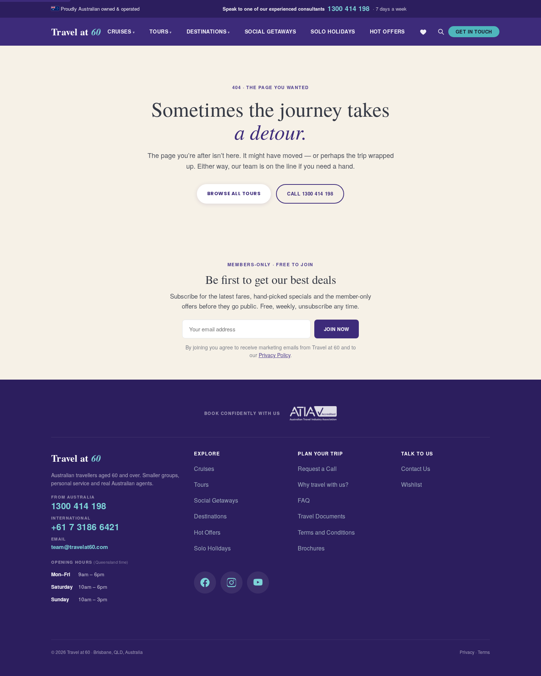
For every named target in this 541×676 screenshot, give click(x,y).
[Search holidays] (441, 31)
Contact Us (415, 468)
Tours (160, 31)
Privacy (467, 652)
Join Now (336, 328)
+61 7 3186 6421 (85, 527)
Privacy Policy (274, 355)
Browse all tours (234, 193)
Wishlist (411, 484)
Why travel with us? (323, 484)
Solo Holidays (333, 31)
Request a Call (317, 468)
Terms (484, 652)
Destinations (208, 31)
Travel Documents (321, 516)
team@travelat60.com (79, 547)
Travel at (76, 32)
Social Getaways (270, 31)
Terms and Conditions (326, 532)
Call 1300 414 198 (310, 193)
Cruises (121, 31)
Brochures (311, 548)
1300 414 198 (348, 9)
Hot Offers (387, 31)
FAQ (304, 500)
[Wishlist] (423, 31)
